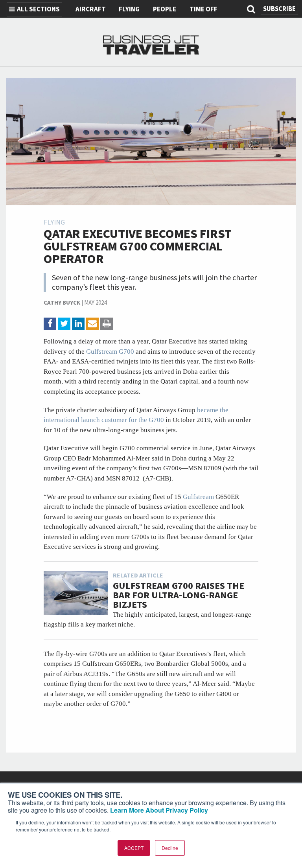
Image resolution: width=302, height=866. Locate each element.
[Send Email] (92, 324)
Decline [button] (170, 847)
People (164, 9)
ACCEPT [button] (134, 847)
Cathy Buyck (62, 303)
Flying (129, 9)
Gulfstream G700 (111, 351)
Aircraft (91, 9)
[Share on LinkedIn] (78, 324)
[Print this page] (106, 324)
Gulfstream (199, 497)
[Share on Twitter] (64, 324)
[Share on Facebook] (50, 324)
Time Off (203, 9)
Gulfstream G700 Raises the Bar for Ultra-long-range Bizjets (178, 595)
